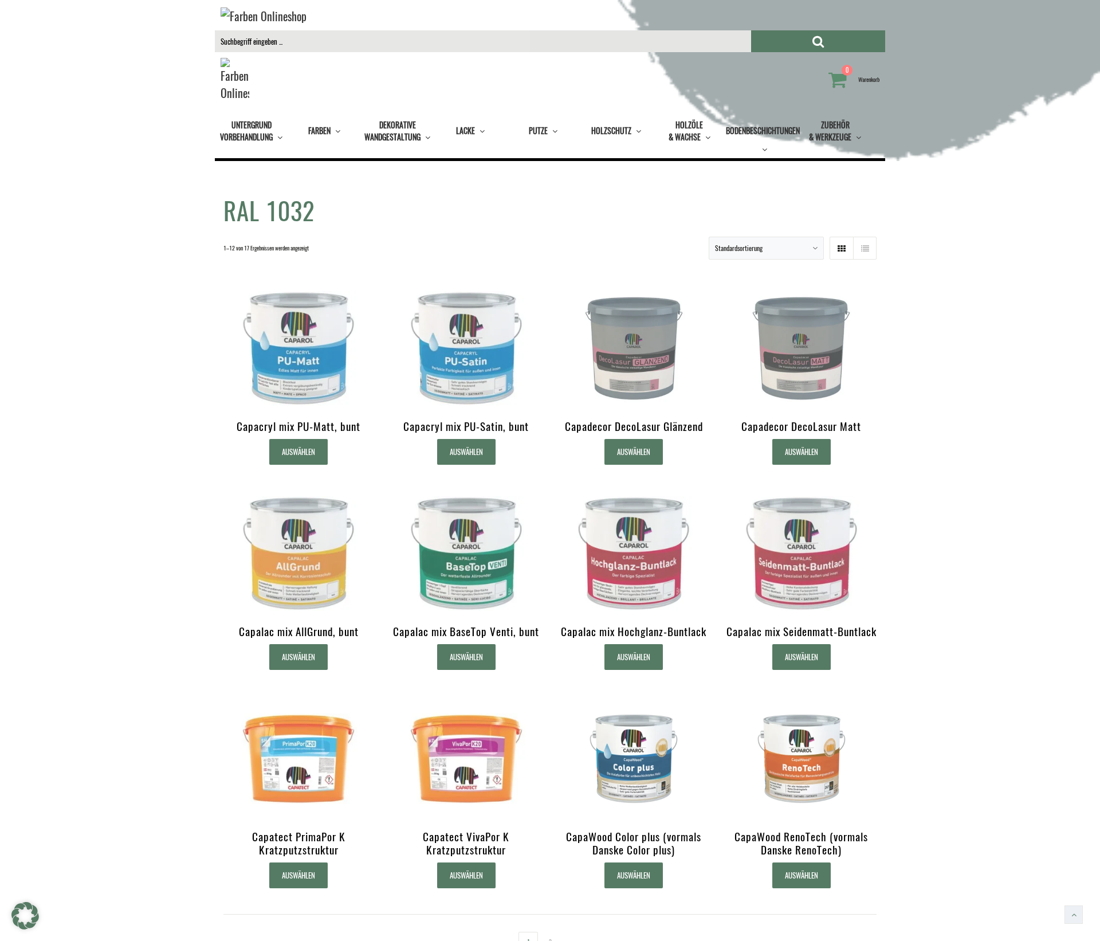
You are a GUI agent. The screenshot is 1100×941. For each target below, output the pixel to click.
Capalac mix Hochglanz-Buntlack (633, 631)
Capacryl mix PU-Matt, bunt (298, 426)
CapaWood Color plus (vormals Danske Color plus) (633, 843)
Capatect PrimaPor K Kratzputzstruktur (298, 843)
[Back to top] (1073, 914)
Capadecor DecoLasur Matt (801, 426)
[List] (864, 248)
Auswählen (298, 451)
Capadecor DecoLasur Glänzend (634, 426)
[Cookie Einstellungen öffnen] (25, 927)
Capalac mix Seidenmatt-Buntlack (801, 631)
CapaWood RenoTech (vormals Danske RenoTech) (801, 843)
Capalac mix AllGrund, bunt (299, 631)
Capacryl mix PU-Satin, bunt (466, 426)
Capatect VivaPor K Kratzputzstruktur (466, 843)
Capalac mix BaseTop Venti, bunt (466, 631)
